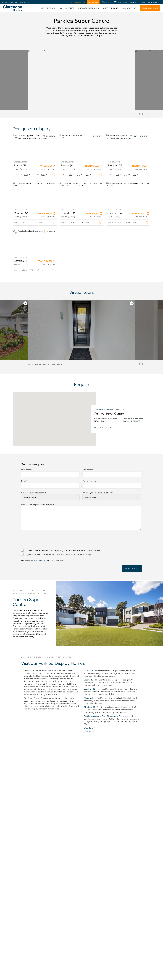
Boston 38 (17, 136)
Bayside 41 (17, 231)
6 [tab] (157, 113)
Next (142, 83)
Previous (20, 83)
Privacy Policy (39, 560)
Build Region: (8, 2)
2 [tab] (144, 113)
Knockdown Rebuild (88, 8)
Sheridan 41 (64, 183)
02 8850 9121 (138, 421)
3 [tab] (147, 113)
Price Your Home (150, 8)
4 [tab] (150, 113)
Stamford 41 (111, 183)
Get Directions (103, 427)
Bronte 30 (64, 136)
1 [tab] (141, 113)
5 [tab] (154, 113)
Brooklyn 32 (111, 136)
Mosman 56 (17, 183)
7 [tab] (160, 113)
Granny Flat (116, 716)
